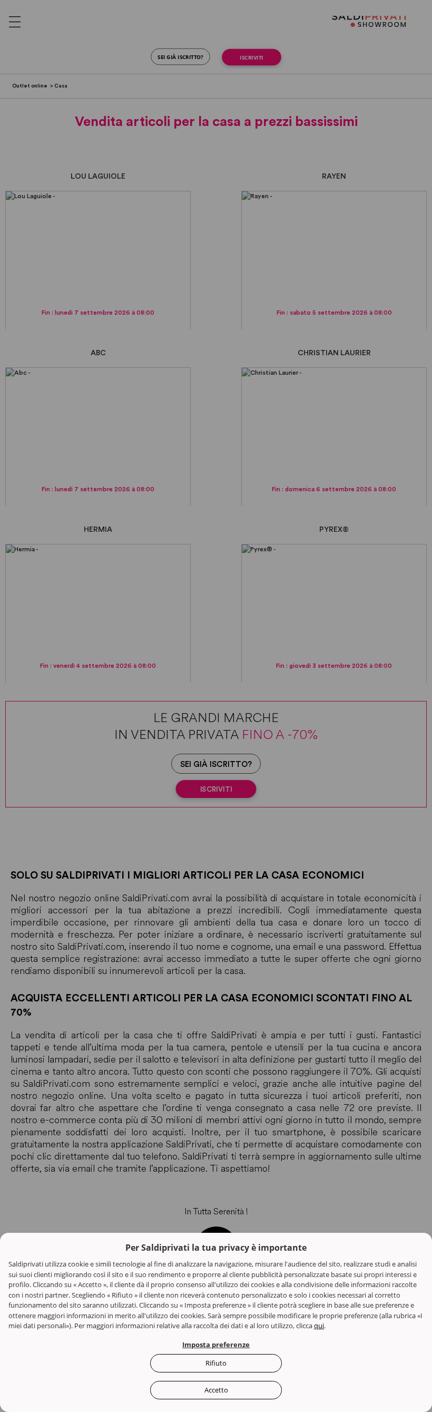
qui (319, 1325)
